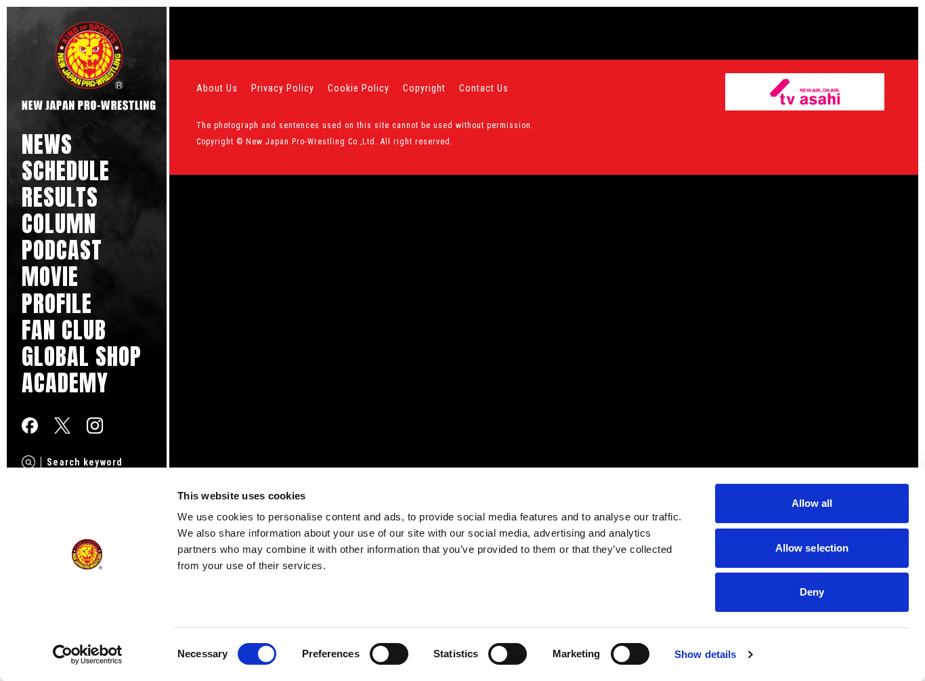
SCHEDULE (66, 170)
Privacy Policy (282, 88)
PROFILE (57, 303)
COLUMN (59, 223)
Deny (812, 592)
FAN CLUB (64, 329)
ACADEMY (65, 382)
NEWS (47, 144)
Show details (705, 654)
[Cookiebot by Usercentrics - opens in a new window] (87, 654)
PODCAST (62, 249)
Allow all (812, 503)
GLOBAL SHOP (82, 356)
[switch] (389, 654)
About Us (217, 88)
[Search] (28, 462)
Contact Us (484, 88)
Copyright (424, 88)
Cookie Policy (358, 88)
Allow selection (812, 548)
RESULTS (60, 197)
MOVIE (50, 276)
